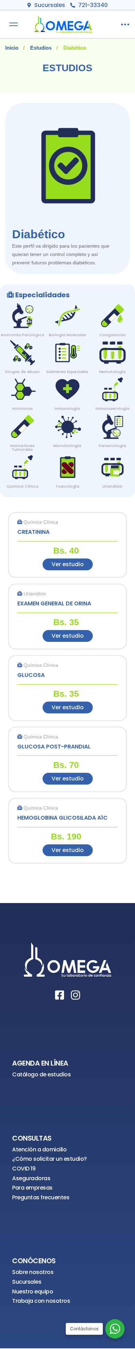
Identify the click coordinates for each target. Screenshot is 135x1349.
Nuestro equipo (32, 1292)
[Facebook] (59, 995)
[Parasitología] (112, 421)
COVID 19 (23, 1169)
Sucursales (26, 1282)
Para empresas (32, 1188)
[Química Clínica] (22, 462)
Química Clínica (22, 486)
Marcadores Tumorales (22, 447)
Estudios (41, 48)
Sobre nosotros (32, 1272)
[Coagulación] (112, 310)
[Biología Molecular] (67, 310)
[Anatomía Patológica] (22, 310)
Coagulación (112, 335)
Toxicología (67, 486)
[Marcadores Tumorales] (22, 421)
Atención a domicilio (39, 1149)
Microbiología (67, 445)
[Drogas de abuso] (22, 347)
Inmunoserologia (112, 408)
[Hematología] (112, 347)
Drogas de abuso (22, 371)
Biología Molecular (67, 335)
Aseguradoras (31, 1178)
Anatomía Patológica (22, 335)
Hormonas (22, 408)
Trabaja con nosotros (41, 1301)
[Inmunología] (67, 384)
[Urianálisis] (112, 462)
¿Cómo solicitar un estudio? (49, 1159)
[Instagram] (75, 995)
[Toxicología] (67, 462)
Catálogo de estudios (41, 1074)
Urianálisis (112, 486)
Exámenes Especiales (67, 371)
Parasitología (112, 445)
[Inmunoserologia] (112, 384)
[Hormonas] (22, 384)
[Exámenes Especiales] (67, 347)
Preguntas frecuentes (40, 1197)
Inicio (11, 48)
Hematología (112, 371)
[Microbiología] (67, 421)
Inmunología (67, 408)
